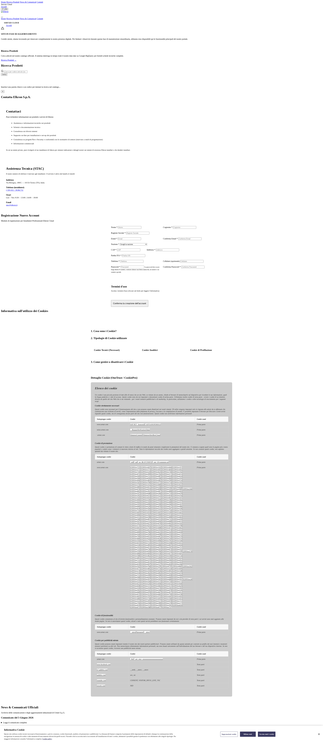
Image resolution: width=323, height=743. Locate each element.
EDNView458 (167, 575)
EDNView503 (156, 517)
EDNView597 (135, 493)
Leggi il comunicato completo (15, 722)
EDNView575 (156, 498)
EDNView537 (145, 560)
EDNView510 (135, 530)
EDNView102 (156, 467)
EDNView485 (145, 569)
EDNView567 (145, 579)
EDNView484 (135, 553)
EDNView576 (135, 485)
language (140, 632)
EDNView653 (177, 558)
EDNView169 (145, 502)
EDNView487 (156, 476)
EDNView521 (177, 515)
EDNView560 (167, 504)
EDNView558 (156, 553)
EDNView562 (187, 566)
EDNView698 (156, 489)
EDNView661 (167, 498)
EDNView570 (177, 536)
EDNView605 (156, 513)
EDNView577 (167, 474)
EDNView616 (177, 605)
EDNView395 (145, 601)
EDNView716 (135, 510)
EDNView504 (167, 543)
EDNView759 (145, 528)
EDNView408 (167, 491)
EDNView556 (135, 551)
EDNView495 (145, 545)
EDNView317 (167, 586)
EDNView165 (156, 543)
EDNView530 (167, 538)
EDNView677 (156, 607)
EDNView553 (156, 596)
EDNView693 (177, 596)
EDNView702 (156, 474)
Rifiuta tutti (248, 734)
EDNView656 (156, 571)
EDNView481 (135, 558)
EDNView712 (135, 560)
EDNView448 (167, 502)
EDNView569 (135, 476)
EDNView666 (176, 566)
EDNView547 (177, 498)
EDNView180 (156, 478)
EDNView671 (135, 607)
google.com (101, 686)
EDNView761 (156, 577)
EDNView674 (145, 495)
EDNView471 (167, 528)
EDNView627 (145, 523)
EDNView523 (156, 495)
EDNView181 (167, 588)
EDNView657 (145, 487)
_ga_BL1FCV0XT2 (145, 462)
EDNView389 (156, 603)
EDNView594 (145, 603)
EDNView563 (177, 562)
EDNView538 (177, 594)
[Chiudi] (319, 734)
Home (3, 2)
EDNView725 (135, 467)
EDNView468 (135, 538)
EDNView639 (167, 558)
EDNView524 (167, 569)
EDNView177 (177, 603)
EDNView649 (167, 577)
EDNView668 (167, 467)
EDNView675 (166, 566)
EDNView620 (145, 577)
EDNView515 (145, 605)
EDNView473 (156, 547)
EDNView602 (167, 523)
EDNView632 (177, 530)
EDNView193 (135, 579)
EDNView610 (135, 564)
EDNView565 (156, 579)
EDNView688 (156, 528)
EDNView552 (167, 573)
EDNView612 (177, 592)
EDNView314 (167, 515)
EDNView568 (135, 577)
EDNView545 (135, 483)
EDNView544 (177, 541)
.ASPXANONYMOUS (153, 424)
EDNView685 (156, 594)
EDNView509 (167, 513)
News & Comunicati (28, 2)
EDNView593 (177, 478)
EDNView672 (177, 474)
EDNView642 (135, 502)
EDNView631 (135, 543)
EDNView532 (167, 487)
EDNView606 (135, 515)
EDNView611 (166, 584)
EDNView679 (167, 590)
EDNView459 (177, 519)
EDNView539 (145, 584)
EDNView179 (145, 541)
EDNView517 (156, 601)
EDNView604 (177, 487)
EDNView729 (167, 581)
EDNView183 (156, 556)
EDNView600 (135, 532)
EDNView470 (156, 506)
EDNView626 (145, 538)
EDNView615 (177, 521)
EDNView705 (167, 541)
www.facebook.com (103, 664)
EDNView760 (156, 551)
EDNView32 (166, 489)
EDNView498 (167, 517)
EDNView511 (145, 521)
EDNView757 (177, 547)
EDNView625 (156, 532)
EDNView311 (145, 485)
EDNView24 (187, 579)
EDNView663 (177, 517)
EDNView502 (135, 566)
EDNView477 (135, 569)
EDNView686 (156, 545)
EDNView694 (156, 584)
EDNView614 (177, 476)
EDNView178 (167, 603)
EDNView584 (135, 478)
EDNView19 (177, 551)
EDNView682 (156, 586)
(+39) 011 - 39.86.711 (14, 190)
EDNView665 (177, 513)
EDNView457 (167, 592)
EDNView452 (177, 560)
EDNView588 (135, 556)
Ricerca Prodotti (12, 2)
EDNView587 (167, 508)
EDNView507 (135, 521)
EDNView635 (145, 526)
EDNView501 (156, 549)
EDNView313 (166, 485)
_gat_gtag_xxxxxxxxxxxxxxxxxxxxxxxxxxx (148, 659)
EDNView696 (145, 504)
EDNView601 (177, 553)
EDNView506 (156, 575)
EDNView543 (135, 498)
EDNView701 (145, 596)
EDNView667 (156, 592)
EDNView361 (145, 491)
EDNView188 (145, 607)
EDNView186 (167, 500)
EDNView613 (135, 594)
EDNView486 (177, 506)
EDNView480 (135, 599)
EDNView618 (167, 476)
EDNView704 (145, 566)
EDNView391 (135, 523)
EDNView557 (177, 502)
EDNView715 (135, 575)
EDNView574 (167, 530)
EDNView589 (145, 575)
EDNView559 (167, 534)
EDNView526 (177, 590)
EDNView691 (156, 470)
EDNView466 (167, 526)
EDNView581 (167, 605)
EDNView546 (156, 590)
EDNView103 (145, 571)
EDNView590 (156, 504)
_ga (135, 462)
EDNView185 (135, 495)
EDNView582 (177, 500)
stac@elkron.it (11, 205)
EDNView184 (167, 599)
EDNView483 (145, 480)
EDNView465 (135, 491)
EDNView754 (156, 569)
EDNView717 (177, 601)
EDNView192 (177, 472)
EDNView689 (167, 579)
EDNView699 (156, 500)
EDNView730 (167, 472)
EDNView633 (145, 489)
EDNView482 (156, 480)
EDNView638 (135, 586)
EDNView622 (177, 485)
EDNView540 (135, 519)
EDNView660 (167, 478)
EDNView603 (177, 491)
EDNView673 (167, 549)
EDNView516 (167, 562)
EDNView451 (145, 562)
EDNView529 (145, 472)
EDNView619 (135, 605)
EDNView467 (156, 491)
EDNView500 (167, 556)
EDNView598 (145, 517)
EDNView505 (135, 504)
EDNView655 (145, 536)
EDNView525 (135, 581)
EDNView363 (156, 560)
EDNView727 (145, 586)
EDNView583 (177, 588)
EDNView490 (156, 558)
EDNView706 (145, 532)
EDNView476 (145, 592)
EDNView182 (145, 515)
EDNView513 (156, 581)
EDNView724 (177, 556)
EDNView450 (167, 564)
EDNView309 (145, 474)
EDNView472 (145, 547)
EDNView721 (145, 476)
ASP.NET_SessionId (137, 424)
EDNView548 (177, 571)
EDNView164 (135, 534)
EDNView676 (135, 489)
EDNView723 (145, 543)
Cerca (4, 74)
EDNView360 (156, 493)
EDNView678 (167, 601)
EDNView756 (135, 603)
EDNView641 (135, 528)
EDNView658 (145, 551)
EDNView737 (167, 607)
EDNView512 (135, 601)
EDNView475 (135, 474)
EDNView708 (177, 526)
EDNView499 (156, 515)
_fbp (131, 659)
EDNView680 (156, 485)
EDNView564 (145, 508)
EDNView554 (135, 573)
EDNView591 (156, 530)
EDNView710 (135, 472)
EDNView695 (156, 599)
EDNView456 (156, 521)
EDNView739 (167, 594)
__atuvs (133, 632)
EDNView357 (177, 467)
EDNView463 (135, 596)
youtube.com (101, 680)
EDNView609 (177, 569)
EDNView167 (177, 504)
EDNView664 (177, 575)
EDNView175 (177, 534)
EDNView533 (167, 551)
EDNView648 (145, 493)
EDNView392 (135, 590)
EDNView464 (167, 470)
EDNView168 (156, 487)
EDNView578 (167, 536)
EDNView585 (177, 577)
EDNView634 (135, 508)
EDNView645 (167, 596)
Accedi (4, 7)
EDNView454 (167, 495)
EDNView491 (167, 571)
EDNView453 (177, 599)
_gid (131, 462)
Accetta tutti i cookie (266, 734)
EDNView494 (135, 480)
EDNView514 (177, 480)
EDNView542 (177, 523)
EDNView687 (145, 467)
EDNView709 (135, 536)
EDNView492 (156, 573)
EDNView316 (135, 562)
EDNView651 (177, 543)
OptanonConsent (136, 435)
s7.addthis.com (102, 670)
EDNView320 (167, 532)
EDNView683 (135, 513)
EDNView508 (176, 489)
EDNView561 (177, 579)
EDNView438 (156, 534)
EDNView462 (145, 556)
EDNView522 (156, 508)
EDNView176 (156, 588)
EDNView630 (177, 532)
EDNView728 (145, 599)
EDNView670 (156, 523)
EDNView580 (177, 564)
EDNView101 (156, 526)
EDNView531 (156, 510)
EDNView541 (145, 590)
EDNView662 (177, 528)
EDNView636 (145, 478)
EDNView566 (167, 560)
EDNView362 (145, 573)
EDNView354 (177, 495)
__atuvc (147, 632)
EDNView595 (177, 483)
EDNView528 (145, 506)
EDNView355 (177, 549)
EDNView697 (145, 564)
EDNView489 (135, 487)
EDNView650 (177, 545)
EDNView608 (166, 521)
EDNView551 (156, 519)
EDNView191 (135, 547)
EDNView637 (167, 506)
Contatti (40, 2)
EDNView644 (177, 584)
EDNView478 (177, 493)
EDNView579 (187, 551)
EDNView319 (156, 502)
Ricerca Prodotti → (8, 60)
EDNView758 (145, 549)
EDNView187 (167, 547)
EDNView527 (156, 564)
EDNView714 (167, 483)
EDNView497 (145, 519)
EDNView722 (135, 549)
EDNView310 (145, 588)
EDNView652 (145, 530)
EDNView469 (135, 500)
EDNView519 (177, 538)
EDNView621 (135, 584)
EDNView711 (166, 519)
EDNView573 (135, 526)
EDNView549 (145, 500)
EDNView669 (145, 553)
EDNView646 (135, 506)
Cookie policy (47, 739)
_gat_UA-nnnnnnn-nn (161, 462)
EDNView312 (145, 594)
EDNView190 (177, 508)
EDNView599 (167, 480)
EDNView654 (145, 513)
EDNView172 (177, 581)
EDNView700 (145, 483)
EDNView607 (167, 545)
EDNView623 (156, 472)
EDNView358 (145, 534)
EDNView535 (145, 558)
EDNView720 (167, 510)
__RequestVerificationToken (140, 430)
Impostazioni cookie (229, 734)
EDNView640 (135, 592)
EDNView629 (177, 586)
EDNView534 (135, 545)
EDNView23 (155, 566)
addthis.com (101, 675)
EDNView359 (145, 510)
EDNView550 (135, 588)
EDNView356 (135, 541)
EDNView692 (177, 470)
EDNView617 (167, 553)
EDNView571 (135, 470)
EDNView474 (177, 573)
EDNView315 (135, 517)
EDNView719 (167, 493)
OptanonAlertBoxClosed (151, 435)
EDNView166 (187, 489)
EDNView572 (156, 483)
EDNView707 (177, 510)
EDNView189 (156, 605)
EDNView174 (135, 571)
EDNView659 (145, 498)
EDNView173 (145, 470)
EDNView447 (156, 536)
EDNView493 (156, 562)
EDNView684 (156, 541)
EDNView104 (145, 581)
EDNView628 (156, 538)
